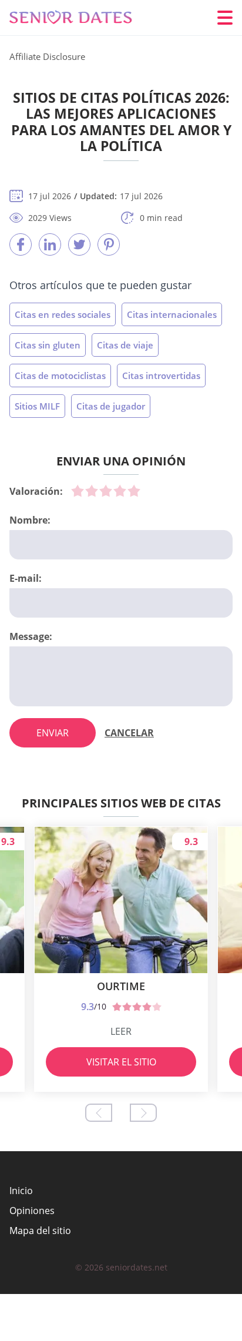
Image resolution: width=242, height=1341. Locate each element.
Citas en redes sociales (62, 314)
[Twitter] (79, 244)
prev (98, 1113)
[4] (119, 490)
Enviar (52, 732)
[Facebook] (20, 244)
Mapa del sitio (40, 1230)
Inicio (21, 1190)
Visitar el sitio (121, 1061)
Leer (121, 1031)
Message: (30, 636)
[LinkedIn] (50, 244)
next (143, 1113)
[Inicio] (79, 18)
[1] (77, 490)
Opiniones (32, 1210)
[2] (91, 490)
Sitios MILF (37, 406)
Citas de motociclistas (60, 375)
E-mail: (25, 578)
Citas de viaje (125, 345)
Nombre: (30, 520)
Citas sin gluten (47, 345)
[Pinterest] (109, 244)
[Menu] (225, 18)
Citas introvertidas (161, 375)
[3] (105, 490)
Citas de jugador (110, 406)
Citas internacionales (172, 314)
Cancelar (129, 732)
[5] (133, 490)
